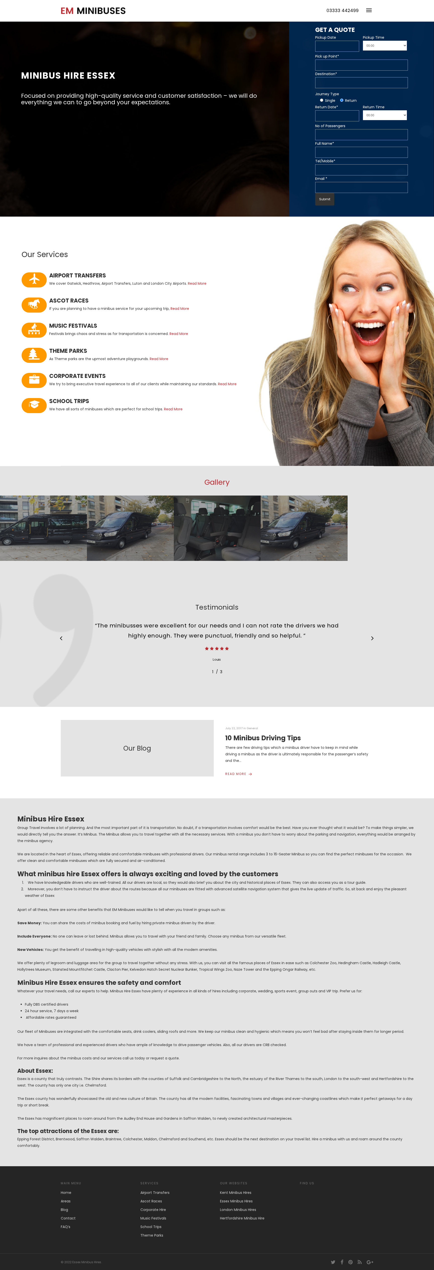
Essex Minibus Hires (236, 1201)
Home (66, 1192)
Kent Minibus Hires (235, 1192)
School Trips (150, 1226)
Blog (64, 1209)
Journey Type (327, 93)
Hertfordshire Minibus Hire (242, 1218)
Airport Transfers (155, 1192)
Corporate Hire (153, 1209)
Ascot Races (151, 1201)
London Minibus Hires (238, 1209)
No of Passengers (330, 125)
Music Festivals (153, 1218)
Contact (68, 1218)
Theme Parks (151, 1235)
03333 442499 (343, 11)
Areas (66, 1201)
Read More (197, 283)
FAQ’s (65, 1226)
